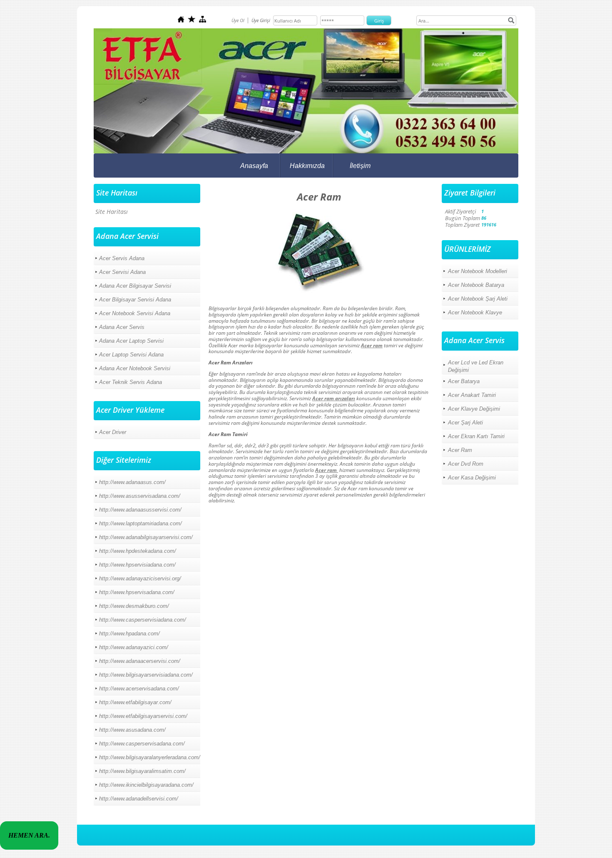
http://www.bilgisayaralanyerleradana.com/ (149, 757)
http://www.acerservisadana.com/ (139, 688)
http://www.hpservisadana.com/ (136, 592)
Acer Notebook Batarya (476, 285)
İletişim (360, 165)
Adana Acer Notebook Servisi (134, 368)
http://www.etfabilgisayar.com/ (135, 702)
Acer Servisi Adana (122, 272)
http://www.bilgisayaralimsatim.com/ (142, 771)
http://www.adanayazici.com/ (133, 647)
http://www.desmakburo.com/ (134, 606)
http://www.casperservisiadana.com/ (142, 620)
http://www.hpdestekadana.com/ (137, 551)
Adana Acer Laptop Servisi (131, 341)
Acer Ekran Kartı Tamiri (476, 436)
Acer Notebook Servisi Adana (134, 313)
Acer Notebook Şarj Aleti (478, 299)
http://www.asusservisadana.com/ (139, 496)
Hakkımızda (307, 165)
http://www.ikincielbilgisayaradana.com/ (146, 785)
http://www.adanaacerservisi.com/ (139, 661)
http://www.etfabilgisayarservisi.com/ (143, 716)
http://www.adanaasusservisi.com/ (140, 510)
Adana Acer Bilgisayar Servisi (135, 286)
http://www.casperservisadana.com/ (142, 743)
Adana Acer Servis (121, 327)
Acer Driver (112, 432)
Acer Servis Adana (121, 258)
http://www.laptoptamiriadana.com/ (140, 523)
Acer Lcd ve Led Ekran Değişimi (475, 366)
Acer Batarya (464, 381)
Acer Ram (460, 450)
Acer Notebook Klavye (475, 312)
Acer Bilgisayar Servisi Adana (135, 299)
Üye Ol (237, 20)
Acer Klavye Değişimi (474, 409)
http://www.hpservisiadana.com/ (137, 565)
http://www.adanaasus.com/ (132, 482)
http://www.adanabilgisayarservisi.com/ (146, 537)
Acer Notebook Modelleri (477, 271)
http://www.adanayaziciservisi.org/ (140, 578)
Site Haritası (111, 212)
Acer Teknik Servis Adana (130, 382)
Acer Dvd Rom (465, 464)
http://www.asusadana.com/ (132, 730)
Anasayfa (254, 165)
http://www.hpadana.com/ (129, 633)
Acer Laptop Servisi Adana (131, 354)
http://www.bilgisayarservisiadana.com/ (146, 675)
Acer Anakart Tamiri (472, 395)
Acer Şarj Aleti (465, 422)
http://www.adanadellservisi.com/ (138, 798)
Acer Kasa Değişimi (472, 477)
